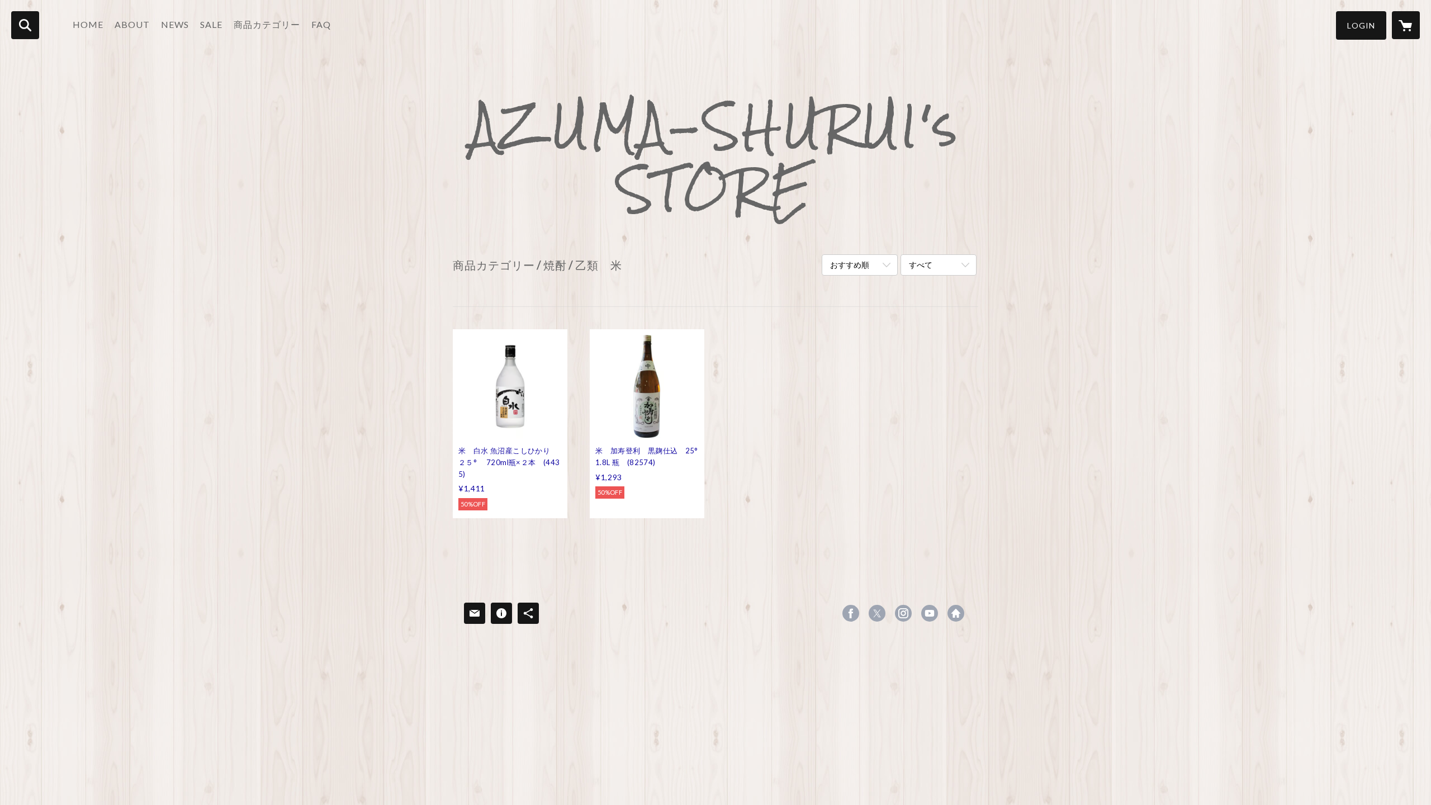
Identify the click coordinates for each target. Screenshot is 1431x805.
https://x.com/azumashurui (877, 613)
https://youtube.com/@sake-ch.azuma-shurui (929, 613)
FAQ (321, 24)
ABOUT (132, 24)
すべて (920, 264)
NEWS (175, 24)
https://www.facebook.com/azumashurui (850, 613)
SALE (211, 24)
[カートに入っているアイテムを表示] (1406, 25)
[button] (1361, 25)
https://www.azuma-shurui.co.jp (955, 613)
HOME (88, 24)
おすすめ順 (849, 264)
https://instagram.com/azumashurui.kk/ (903, 613)
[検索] (25, 25)
